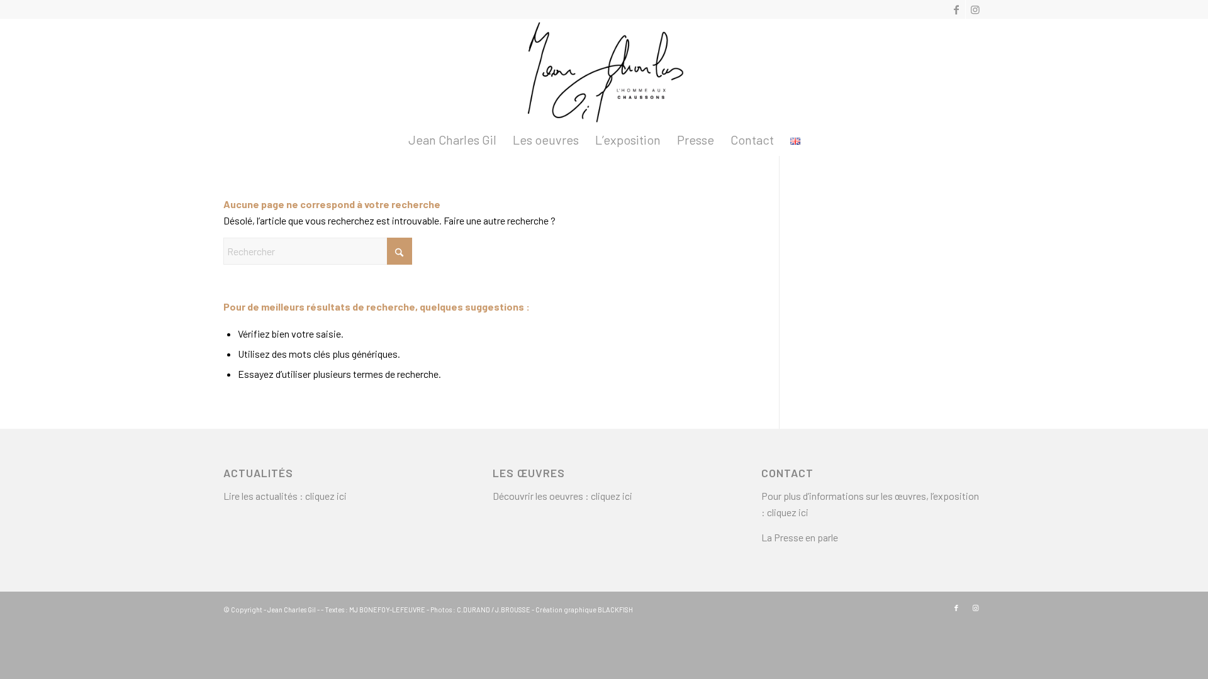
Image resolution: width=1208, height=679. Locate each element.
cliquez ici (326, 496)
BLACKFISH (615, 609)
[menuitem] (452, 139)
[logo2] (603, 71)
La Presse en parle (799, 537)
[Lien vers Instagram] (975, 9)
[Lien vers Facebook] (956, 9)
